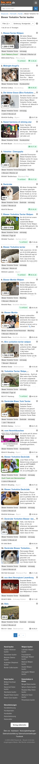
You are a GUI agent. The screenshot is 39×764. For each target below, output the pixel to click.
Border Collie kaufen (11, 667)
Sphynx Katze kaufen (29, 687)
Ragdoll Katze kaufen (11, 695)
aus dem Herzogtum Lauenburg (19, 577)
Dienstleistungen (10, 705)
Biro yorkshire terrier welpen (17, 341)
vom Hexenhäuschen (14, 430)
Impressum (15, 731)
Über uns (7, 731)
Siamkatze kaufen (10, 692)
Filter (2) (5, 23)
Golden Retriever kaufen (10, 650)
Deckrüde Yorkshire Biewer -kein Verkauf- (18, 519)
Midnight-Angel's (11, 65)
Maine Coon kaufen (10, 698)
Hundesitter (8, 713)
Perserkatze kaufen (28, 700)
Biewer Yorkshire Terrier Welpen (18, 214)
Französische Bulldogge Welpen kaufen (28, 656)
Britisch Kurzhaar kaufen (10, 683)
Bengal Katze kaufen (29, 684)
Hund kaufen (9, 647)
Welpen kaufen (27, 647)
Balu (6, 603)
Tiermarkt (13, 14)
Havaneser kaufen (10, 654)
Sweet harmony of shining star (17, 121)
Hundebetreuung (10, 708)
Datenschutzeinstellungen (27, 733)
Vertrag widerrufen (19, 725)
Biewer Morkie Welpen (13, 279)
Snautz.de (4, 14)
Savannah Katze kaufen (9, 688)
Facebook (19, 736)
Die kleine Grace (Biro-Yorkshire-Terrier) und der (17, 93)
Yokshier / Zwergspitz (13, 151)
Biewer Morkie (11, 312)
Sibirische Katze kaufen (27, 696)
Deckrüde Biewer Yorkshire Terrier (15, 549)
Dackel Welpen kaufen (27, 668)
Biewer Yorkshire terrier (14, 247)
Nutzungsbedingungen (27, 731)
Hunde (20, 14)
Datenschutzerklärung (10, 733)
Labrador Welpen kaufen (27, 650)
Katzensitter (8, 719)
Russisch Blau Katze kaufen (29, 691)
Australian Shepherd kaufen (11, 663)
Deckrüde (7, 184)
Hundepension (9, 710)
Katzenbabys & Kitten (27, 680)
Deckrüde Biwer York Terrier (17, 401)
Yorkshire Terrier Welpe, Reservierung (14, 372)
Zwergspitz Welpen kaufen (28, 673)
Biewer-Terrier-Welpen (13, 33)
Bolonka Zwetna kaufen (9, 658)
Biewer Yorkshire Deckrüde (17, 456)
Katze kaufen (9, 679)
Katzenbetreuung (10, 716)
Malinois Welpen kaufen (27, 663)
